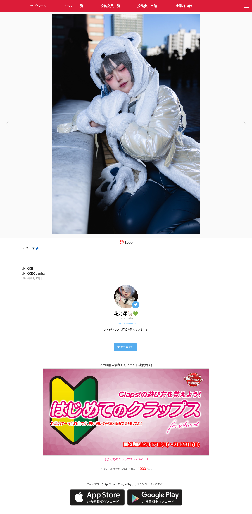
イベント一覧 (73, 6)
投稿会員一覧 (110, 6)
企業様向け (184, 6)
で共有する (126, 347)
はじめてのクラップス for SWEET (126, 459)
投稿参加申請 (147, 6)
